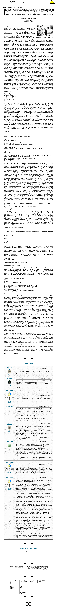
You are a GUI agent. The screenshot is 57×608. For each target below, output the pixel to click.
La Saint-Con (13, 583)
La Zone (12, 1)
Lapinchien (9, 390)
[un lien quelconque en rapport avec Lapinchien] (9, 397)
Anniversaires (23, 591)
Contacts (12, 582)
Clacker (9, 367)
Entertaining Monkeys (41, 583)
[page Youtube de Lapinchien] (9, 399)
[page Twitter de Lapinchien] (13, 397)
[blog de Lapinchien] (7, 397)
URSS (30, 582)
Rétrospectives (23, 592)
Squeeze (40, 585)
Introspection (20, 7)
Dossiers (22, 585)
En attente (22, 582)
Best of (21, 587)
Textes (23, 580)
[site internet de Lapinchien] (6, 397)
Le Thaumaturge (9, 441)
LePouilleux (29, 21)
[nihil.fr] (39, 581)
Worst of (21, 588)
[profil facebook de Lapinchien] (11, 397)
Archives (22, 589)
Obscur (15, 7)
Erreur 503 (12, 588)
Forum (11, 585)
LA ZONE (3, 7)
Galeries (12, 586)
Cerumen (9, 378)
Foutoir (12, 587)
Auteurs (21, 593)
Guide (11, 581)
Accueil (14, 580)
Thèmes (10, 7)
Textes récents (32, 581)
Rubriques (22, 583)
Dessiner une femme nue (28, 18)
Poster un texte (23, 581)
